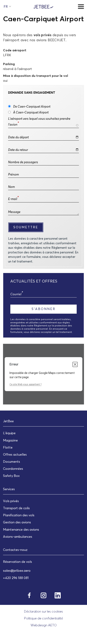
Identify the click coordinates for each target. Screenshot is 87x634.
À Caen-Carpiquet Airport (31, 112)
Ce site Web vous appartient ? (25, 384)
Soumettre (25, 227)
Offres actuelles (15, 454)
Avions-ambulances (17, 537)
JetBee (8, 421)
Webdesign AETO (44, 625)
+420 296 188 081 (16, 578)
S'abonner (43, 309)
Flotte (8, 447)
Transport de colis (16, 508)
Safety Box (11, 476)
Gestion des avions (17, 522)
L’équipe (9, 433)
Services (9, 489)
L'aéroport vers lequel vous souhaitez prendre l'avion (39, 121)
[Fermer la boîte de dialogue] (75, 364)
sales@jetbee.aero (17, 570)
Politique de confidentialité (43, 618)
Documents (11, 461)
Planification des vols (18, 515)
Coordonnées (13, 469)
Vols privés (11, 501)
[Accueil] (43, 6)
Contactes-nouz (15, 550)
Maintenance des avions (21, 529)
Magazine (10, 440)
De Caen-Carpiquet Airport (31, 106)
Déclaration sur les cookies (43, 611)
